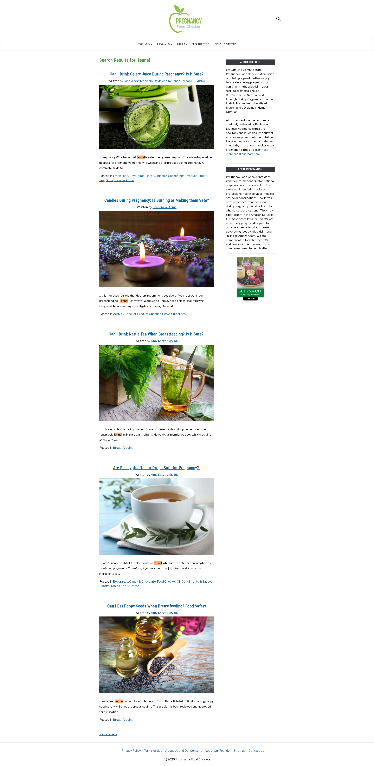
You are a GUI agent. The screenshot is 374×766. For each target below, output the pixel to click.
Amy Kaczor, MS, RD (164, 341)
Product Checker (148, 314)
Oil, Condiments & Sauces (194, 581)
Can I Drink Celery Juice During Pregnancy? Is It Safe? (157, 74)
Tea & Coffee (130, 586)
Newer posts (108, 734)
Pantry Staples (109, 586)
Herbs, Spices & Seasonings (165, 176)
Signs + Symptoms (226, 44)
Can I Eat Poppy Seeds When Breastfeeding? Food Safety (156, 606)
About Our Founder (218, 750)
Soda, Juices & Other (120, 180)
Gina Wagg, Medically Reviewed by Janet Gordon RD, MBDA (164, 81)
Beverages (136, 176)
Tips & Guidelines (174, 314)
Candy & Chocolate (142, 581)
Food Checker (166, 581)
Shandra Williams (164, 207)
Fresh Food (120, 176)
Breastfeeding (200, 44)
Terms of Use (153, 750)
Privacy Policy (131, 750)
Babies (181, 44)
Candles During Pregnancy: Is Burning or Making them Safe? (156, 200)
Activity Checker (124, 314)
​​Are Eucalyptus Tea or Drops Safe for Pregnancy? (156, 467)
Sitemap (240, 750)
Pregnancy (163, 44)
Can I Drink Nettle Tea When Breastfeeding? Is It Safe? (157, 334)
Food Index (143, 44)
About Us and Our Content (183, 750)
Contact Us (256, 750)
